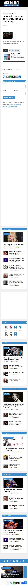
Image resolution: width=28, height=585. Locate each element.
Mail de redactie (15, 69)
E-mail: (16, 90)
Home (7, 581)
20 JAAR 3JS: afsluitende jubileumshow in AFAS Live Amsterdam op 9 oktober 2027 (16, 267)
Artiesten (6, 234)
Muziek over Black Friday (15, 379)
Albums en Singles (8, 438)
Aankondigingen (8, 479)
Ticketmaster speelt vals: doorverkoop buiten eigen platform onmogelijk (15, 423)
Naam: (4, 90)
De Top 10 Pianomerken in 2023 (16, 372)
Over (6, 50)
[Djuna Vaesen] (7, 59)
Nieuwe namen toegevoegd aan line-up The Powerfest (11, 575)
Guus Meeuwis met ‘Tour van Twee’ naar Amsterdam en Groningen (16, 415)
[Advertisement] (14, 167)
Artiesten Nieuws (14, 247)
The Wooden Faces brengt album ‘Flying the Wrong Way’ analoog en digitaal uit (16, 457)
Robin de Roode (14, 451)
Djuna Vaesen (13, 23)
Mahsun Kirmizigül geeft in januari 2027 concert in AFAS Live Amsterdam (16, 283)
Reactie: (5, 84)
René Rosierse (14, 460)
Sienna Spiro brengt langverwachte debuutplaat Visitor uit (16, 499)
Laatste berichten (15, 50)
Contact (20, 581)
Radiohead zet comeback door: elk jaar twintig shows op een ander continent (14, 405)
